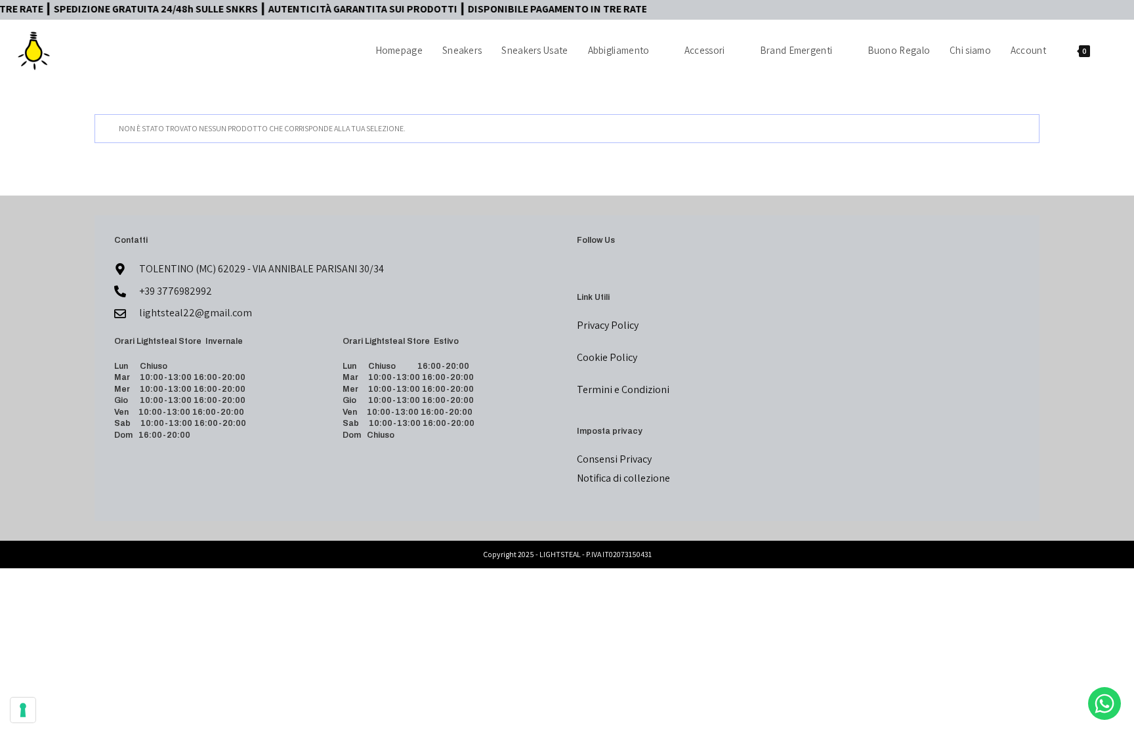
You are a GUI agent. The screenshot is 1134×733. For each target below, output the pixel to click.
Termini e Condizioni (623, 389)
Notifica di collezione (623, 478)
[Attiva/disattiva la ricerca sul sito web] (1113, 50)
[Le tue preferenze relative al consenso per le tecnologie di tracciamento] (22, 710)
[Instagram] (600, 269)
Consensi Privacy (614, 459)
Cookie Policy (607, 357)
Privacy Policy (608, 325)
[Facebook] (585, 269)
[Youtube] (616, 269)
